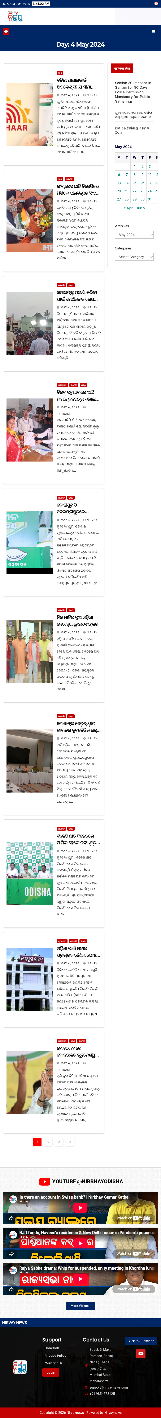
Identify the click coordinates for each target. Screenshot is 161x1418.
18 (156, 183)
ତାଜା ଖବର (62, 385)
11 (156, 175)
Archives (122, 226)
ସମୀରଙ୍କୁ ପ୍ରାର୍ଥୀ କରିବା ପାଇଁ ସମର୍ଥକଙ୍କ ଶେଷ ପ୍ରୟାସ (77, 299)
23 (142, 191)
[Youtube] (140, 1353)
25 (157, 191)
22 (134, 191)
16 (142, 183)
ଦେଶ (60, 73)
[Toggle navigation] (153, 31)
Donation (51, 1348)
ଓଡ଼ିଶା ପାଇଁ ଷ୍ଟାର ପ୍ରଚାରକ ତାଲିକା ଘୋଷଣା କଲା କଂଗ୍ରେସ (79, 955)
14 (127, 183)
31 (149, 199)
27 (119, 199)
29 (135, 199)
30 (143, 199)
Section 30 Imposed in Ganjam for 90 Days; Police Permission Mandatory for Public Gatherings (133, 92)
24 (150, 191)
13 (119, 183)
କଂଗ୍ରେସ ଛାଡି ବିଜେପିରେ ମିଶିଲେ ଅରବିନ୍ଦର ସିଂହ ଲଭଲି (78, 193)
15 (134, 183)
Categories (123, 248)
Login (51, 1372)
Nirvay (92, 95)
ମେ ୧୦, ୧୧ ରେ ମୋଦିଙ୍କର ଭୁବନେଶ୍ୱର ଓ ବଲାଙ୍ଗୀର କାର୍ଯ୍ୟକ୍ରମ (79, 1054)
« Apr (128, 208)
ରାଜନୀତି (69, 179)
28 (127, 199)
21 (127, 191)
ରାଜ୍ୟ (71, 285)
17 (150, 183)
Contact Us (53, 1363)
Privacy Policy (55, 1355)
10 (150, 175)
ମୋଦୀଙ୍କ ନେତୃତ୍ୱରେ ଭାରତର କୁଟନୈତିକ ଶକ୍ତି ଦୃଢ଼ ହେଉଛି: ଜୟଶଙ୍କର (78, 730)
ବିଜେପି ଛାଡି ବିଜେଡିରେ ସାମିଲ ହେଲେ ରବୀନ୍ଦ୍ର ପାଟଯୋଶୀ (76, 842)
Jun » (140, 208)
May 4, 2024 (70, 95)
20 (119, 191)
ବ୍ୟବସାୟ (62, 941)
